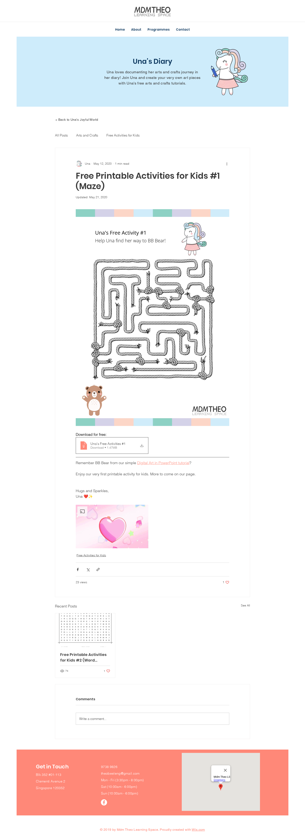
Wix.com (198, 830)
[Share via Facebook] (78, 569)
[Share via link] (98, 569)
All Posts (61, 135)
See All (245, 605)
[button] (136, 29)
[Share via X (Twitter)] (88, 569)
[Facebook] (104, 802)
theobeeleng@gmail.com (120, 773)
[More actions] (226, 163)
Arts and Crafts (87, 135)
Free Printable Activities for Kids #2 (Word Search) (83, 657)
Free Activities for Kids (123, 135)
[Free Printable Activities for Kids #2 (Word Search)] (85, 630)
